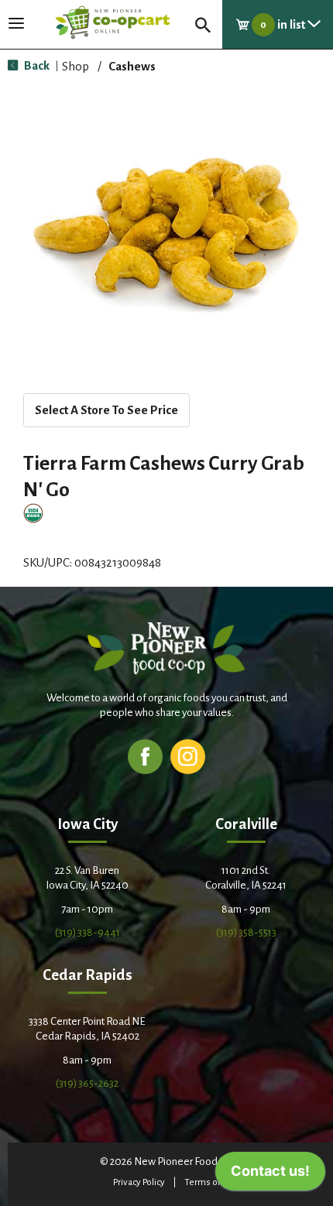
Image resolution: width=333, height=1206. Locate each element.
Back (36, 65)
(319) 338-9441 (87, 932)
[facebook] (145, 756)
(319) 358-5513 (246, 932)
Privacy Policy (139, 1182)
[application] (270, 1175)
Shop (75, 66)
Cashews (132, 66)
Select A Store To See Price (106, 409)
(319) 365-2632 (87, 1083)
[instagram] (187, 756)
